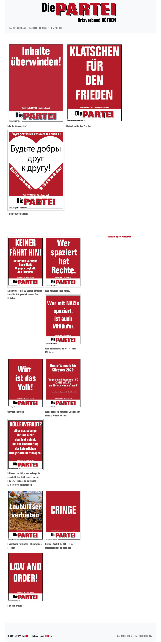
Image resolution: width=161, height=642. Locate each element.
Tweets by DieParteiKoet (120, 237)
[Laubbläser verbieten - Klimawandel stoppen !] (25, 515)
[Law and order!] (25, 576)
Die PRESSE (56, 28)
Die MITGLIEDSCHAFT (39, 28)
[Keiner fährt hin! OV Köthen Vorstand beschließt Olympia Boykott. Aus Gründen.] (25, 262)
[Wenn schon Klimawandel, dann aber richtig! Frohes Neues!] (63, 383)
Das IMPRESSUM (124, 636)
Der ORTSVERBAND (17, 28)
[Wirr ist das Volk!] (25, 383)
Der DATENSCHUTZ (143, 636)
